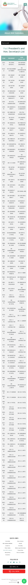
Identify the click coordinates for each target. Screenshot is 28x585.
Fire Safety (20, 545)
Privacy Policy (20, 550)
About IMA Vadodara (7, 550)
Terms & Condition (20, 552)
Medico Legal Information (20, 548)
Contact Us (7, 545)
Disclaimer (7, 554)
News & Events (20, 541)
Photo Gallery (7, 548)
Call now (15, 571)
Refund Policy (7, 552)
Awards (20, 543)
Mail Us (15, 567)
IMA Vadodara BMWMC (7, 543)
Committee (7, 541)
